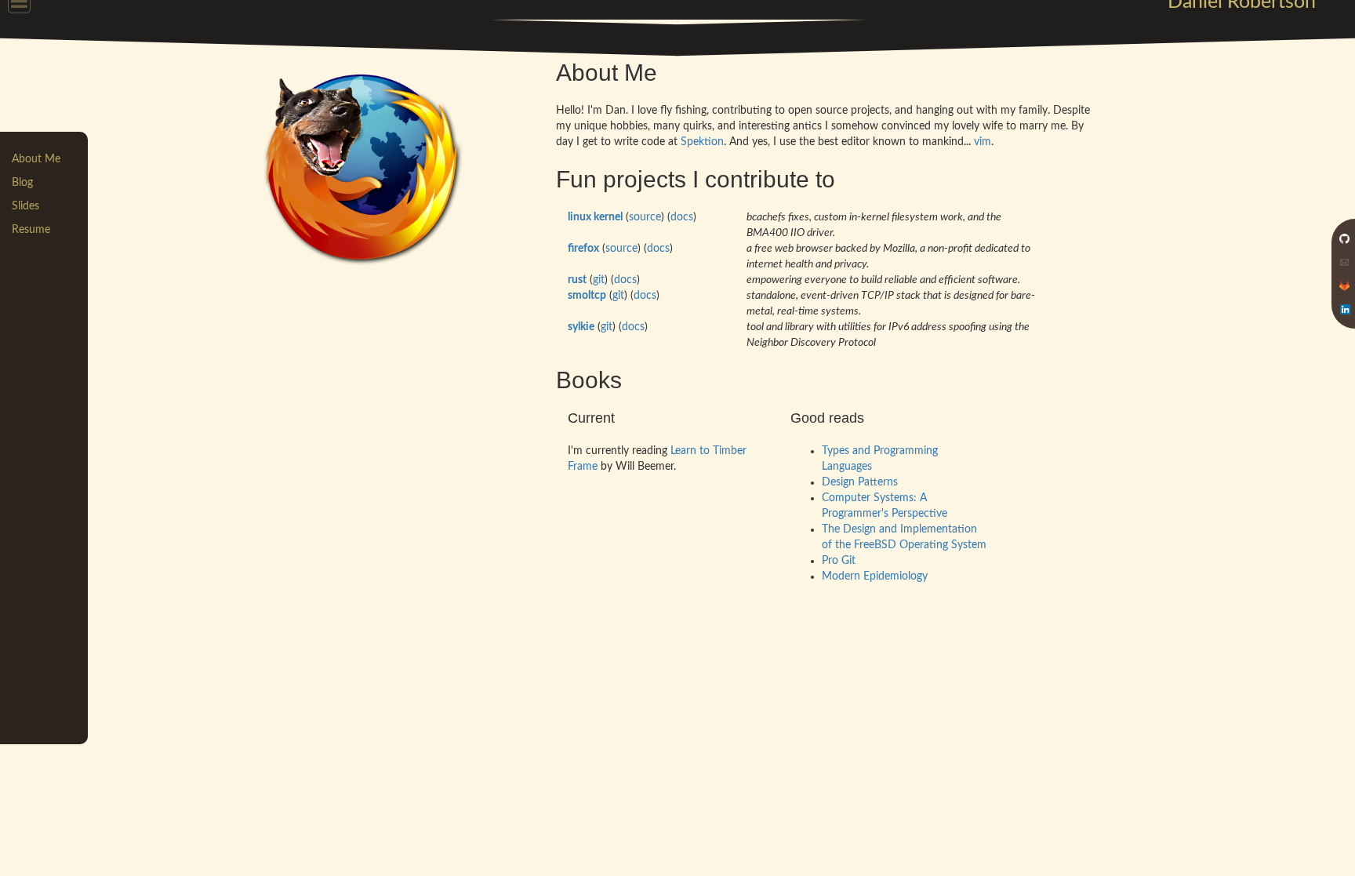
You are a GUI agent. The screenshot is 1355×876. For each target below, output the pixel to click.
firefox (583, 248)
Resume (31, 229)
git (599, 279)
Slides (25, 206)
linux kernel (595, 217)
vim (982, 141)
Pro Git (839, 560)
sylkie (581, 327)
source (645, 217)
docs (681, 217)
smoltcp (587, 295)
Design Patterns (860, 482)
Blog (22, 182)
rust (577, 279)
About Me (36, 159)
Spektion (702, 141)
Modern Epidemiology (875, 576)
